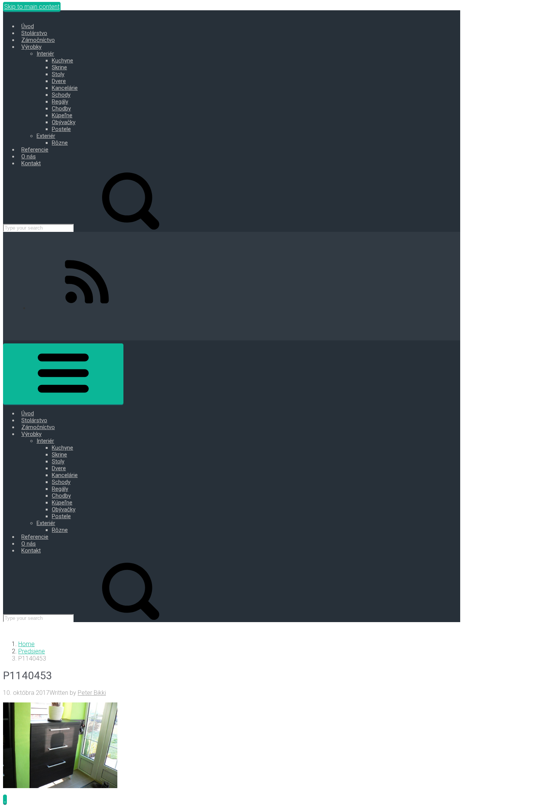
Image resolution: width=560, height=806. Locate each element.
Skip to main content (31, 6)
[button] (5, 799)
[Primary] (63, 373)
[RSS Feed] (87, 308)
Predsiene (31, 651)
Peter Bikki (92, 692)
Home (26, 644)
